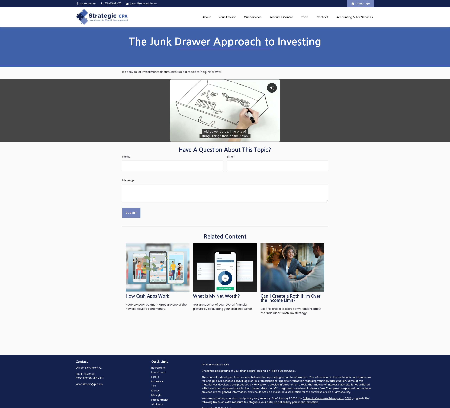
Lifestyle (156, 395)
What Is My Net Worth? (216, 296)
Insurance (157, 381)
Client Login (363, 3)
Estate (155, 377)
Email (230, 157)
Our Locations (87, 3)
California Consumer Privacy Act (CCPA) (328, 398)
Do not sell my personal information (296, 402)
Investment (158, 372)
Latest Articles (160, 399)
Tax (153, 386)
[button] (206, 17)
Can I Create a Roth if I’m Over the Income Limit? (290, 298)
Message (128, 180)
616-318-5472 (93, 367)
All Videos (157, 404)
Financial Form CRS (217, 364)
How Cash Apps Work (147, 296)
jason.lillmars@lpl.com (143, 3)
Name (126, 157)
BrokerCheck (287, 371)
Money (155, 390)
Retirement (158, 367)
